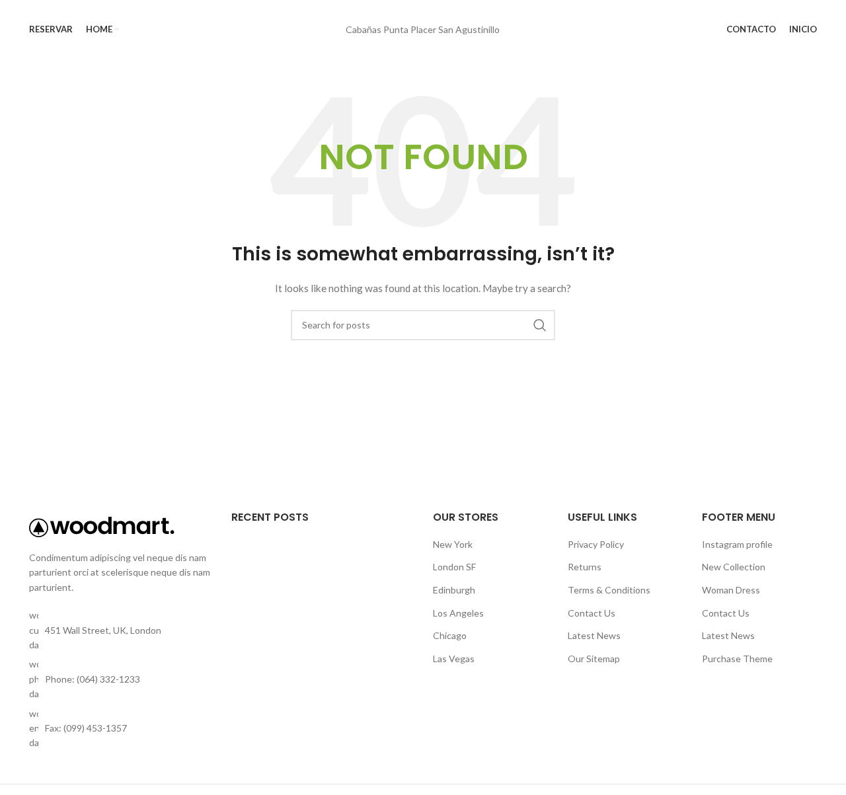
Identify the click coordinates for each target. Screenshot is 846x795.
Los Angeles (458, 613)
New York (453, 544)
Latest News (594, 635)
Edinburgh (454, 589)
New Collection (733, 566)
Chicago (450, 635)
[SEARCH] (540, 325)
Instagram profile (737, 544)
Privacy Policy (596, 544)
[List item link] (120, 679)
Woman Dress (731, 589)
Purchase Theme (737, 658)
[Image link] (101, 525)
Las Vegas (454, 658)
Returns (584, 566)
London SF (454, 566)
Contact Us (591, 613)
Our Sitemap (594, 658)
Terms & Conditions (609, 589)
